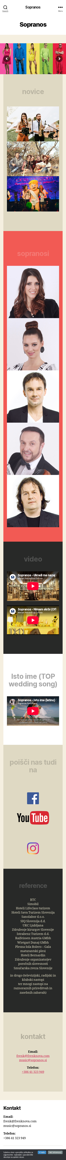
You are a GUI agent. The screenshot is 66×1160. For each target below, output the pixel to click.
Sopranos (32, 7)
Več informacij (55, 1152)
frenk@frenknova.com (33, 1056)
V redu (42, 1152)
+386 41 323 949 (33, 1072)
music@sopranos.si (33, 1060)
